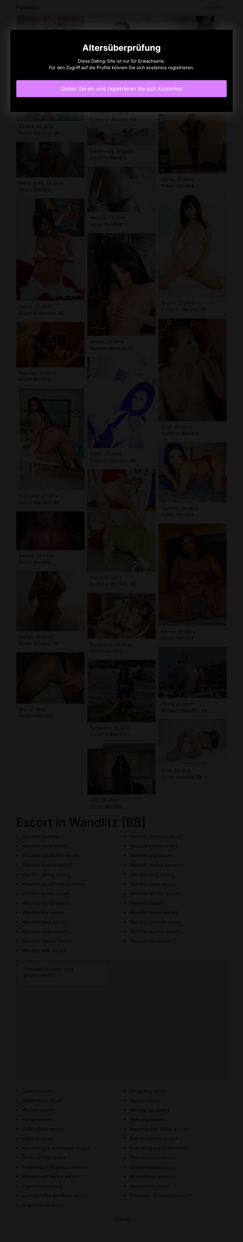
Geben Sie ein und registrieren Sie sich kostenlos (121, 89)
